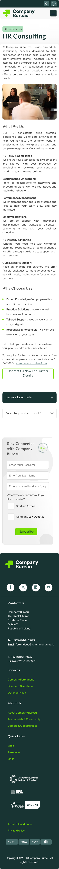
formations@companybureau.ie (34, 644)
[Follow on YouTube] (48, 587)
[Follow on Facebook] (10, 587)
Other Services (13, 29)
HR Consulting (24, 37)
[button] (54, 3)
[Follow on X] (23, 587)
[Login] (46, 3)
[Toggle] (52, 397)
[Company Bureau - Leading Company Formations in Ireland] (18, 13)
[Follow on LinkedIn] (36, 587)
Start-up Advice (25, 506)
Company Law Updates (30, 516)
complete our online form (31, 363)
